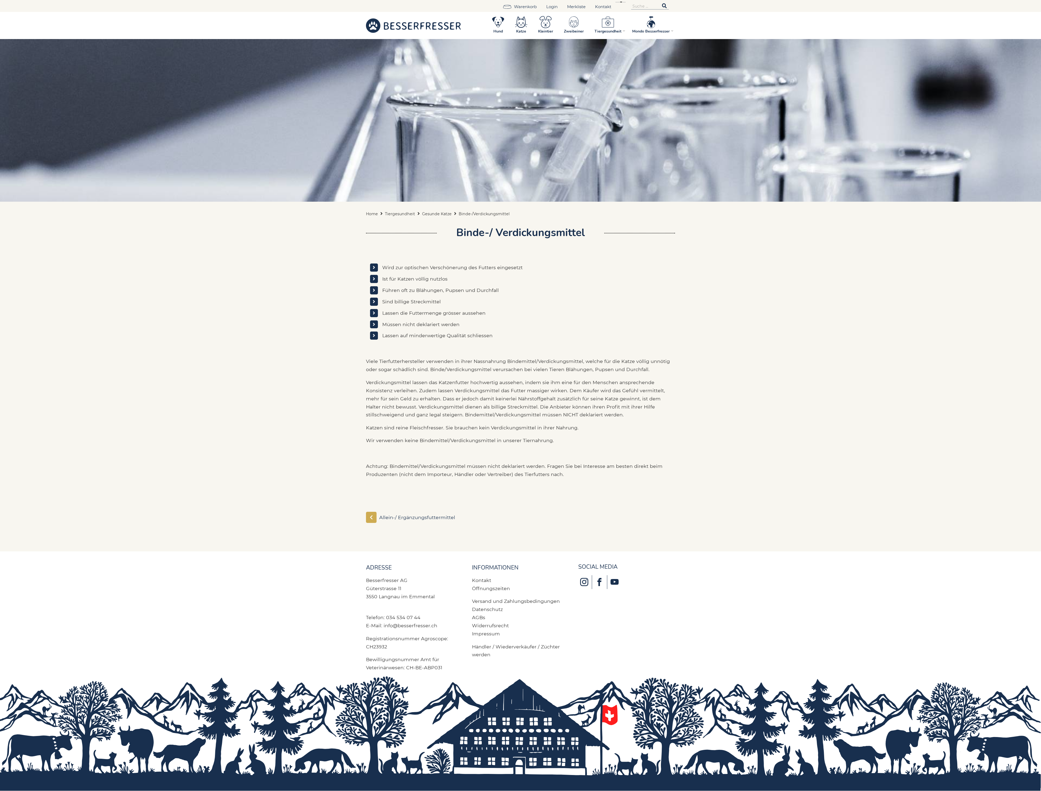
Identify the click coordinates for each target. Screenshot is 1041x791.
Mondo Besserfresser (651, 31)
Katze (521, 31)
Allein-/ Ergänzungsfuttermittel (417, 517)
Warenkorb (525, 6)
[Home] (413, 25)
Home (372, 213)
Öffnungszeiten (491, 588)
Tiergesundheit (608, 31)
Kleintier (545, 31)
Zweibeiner (574, 31)
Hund (498, 31)
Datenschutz (487, 609)
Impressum (486, 633)
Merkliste (576, 6)
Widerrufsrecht (490, 625)
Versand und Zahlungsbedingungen (516, 601)
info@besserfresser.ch (410, 625)
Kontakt (603, 6)
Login (552, 6)
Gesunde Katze (437, 213)
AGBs (478, 617)
